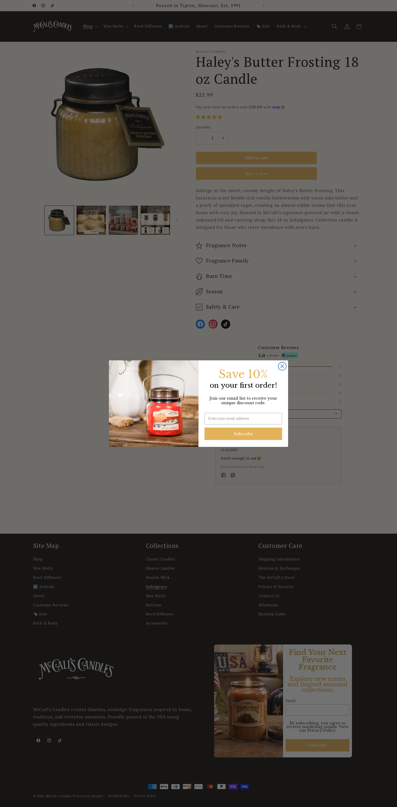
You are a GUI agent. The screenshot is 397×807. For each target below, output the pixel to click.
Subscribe (243, 434)
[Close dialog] (282, 366)
